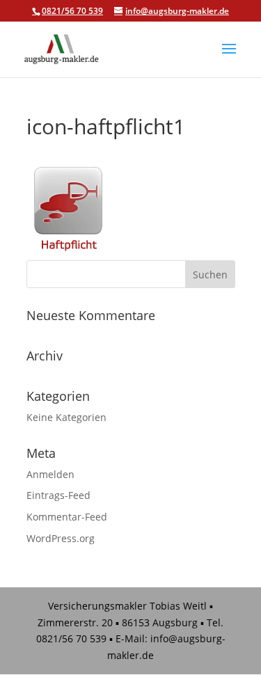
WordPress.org (60, 538)
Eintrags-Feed (58, 495)
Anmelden (50, 474)
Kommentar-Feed (66, 516)
